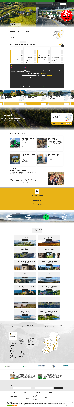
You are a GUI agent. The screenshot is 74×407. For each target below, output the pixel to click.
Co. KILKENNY (12, 355)
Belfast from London (31, 342)
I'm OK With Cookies (9, 405)
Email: (33, 387)
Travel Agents (35, 399)
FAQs (45, 4)
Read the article (44, 86)
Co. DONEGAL (21, 356)
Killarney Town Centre (22, 352)
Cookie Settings (14, 405)
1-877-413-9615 (15, 396)
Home (32, 4)
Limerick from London (22, 335)
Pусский (46, 394)
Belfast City (30, 339)
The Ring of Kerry (21, 351)
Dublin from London (13, 343)
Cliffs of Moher (21, 338)
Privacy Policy (35, 395)
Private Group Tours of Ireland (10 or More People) (25, 395)
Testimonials (49, 4)
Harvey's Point (21, 358)
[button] (23, 143)
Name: (12, 387)
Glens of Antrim (30, 340)
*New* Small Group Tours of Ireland (26, 398)
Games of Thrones (30, 341)
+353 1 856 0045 (13, 395)
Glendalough (12, 346)
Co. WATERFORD (13, 350)
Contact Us (34, 396)
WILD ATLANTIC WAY (31, 346)
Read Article (17, 378)
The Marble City (12, 356)
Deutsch (46, 397)
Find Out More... (50, 146)
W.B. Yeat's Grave (30, 335)
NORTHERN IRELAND (31, 344)
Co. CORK (21, 343)
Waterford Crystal (12, 351)
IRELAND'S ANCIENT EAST (32, 348)
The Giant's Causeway (31, 338)
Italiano (46, 398)
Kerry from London (22, 354)
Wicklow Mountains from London (13, 348)
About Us (41, 4)
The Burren (20, 340)
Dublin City (11, 342)
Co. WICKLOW (12, 345)
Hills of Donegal (21, 357)
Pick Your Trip (36, 4)
